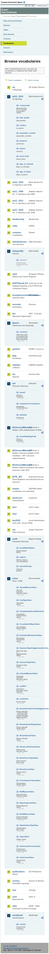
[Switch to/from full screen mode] (33, 6)
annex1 (22, 392)
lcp (13, 530)
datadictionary (19, 242)
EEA (14, 2)
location (23, 125)
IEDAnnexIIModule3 (20, 450)
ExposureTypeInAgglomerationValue (24, 648)
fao (14, 314)
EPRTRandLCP (20, 283)
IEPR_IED (17, 477)
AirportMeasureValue (24, 587)
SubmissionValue (24, 857)
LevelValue (24, 699)
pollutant (23, 415)
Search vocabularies (15, 80)
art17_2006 (17, 191)
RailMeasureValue (24, 792)
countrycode (24, 105)
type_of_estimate (24, 164)
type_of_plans (24, 172)
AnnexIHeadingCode (24, 436)
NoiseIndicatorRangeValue (24, 724)
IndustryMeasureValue (24, 673)
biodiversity (18, 219)
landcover (17, 498)
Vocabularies (8, 43)
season (22, 148)
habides (16, 365)
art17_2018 (17, 210)
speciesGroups (24, 566)
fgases (15, 323)
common (16, 232)
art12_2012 (17, 96)
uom (14, 897)
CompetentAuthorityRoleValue (24, 611)
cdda (14, 226)
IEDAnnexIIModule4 (20, 465)
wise (14, 906)
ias (13, 374)
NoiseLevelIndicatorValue (24, 747)
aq (13, 87)
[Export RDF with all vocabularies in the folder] (42, 99)
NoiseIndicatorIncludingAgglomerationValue (24, 709)
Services (6, 48)
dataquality (17, 251)
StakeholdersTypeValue (24, 825)
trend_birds (24, 156)
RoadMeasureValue (24, 814)
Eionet (13, 16)
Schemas (7, 39)
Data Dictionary (22, 16)
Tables (5, 30)
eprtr (14, 274)
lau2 (14, 514)
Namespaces (8, 52)
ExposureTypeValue (24, 662)
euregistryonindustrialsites (20, 295)
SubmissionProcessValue (24, 846)
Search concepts (33, 80)
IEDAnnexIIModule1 (20, 427)
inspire (15, 489)
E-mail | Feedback (10, 946)
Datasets (6, 25)
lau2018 (16, 520)
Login (29, 6)
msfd (14, 539)
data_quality (24, 118)
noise (15, 578)
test (14, 890)
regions (23, 557)
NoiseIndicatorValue (24, 736)
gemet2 (16, 349)
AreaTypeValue (24, 600)
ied (13, 383)
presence (23, 141)
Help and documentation (12, 21)
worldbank (17, 915)
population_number (24, 133)
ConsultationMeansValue (24, 624)
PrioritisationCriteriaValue (24, 780)
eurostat (16, 304)
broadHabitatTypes (24, 548)
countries (23, 332)
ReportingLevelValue (24, 803)
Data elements (8, 34)
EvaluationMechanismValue (24, 635)
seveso (16, 881)
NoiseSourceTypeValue (24, 758)
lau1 (14, 507)
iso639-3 (23, 686)
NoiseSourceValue (24, 769)
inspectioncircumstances (24, 404)
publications (18, 872)
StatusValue (24, 837)
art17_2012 (17, 201)
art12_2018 (17, 182)
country (23, 924)
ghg (14, 356)
